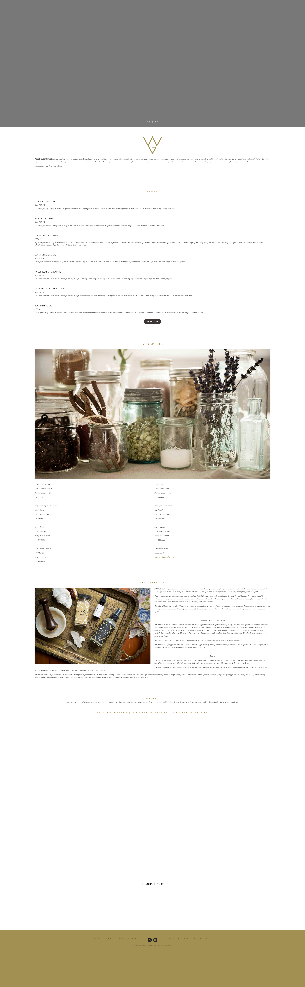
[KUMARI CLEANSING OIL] (110, 251)
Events (95, 3)
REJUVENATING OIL (43, 306)
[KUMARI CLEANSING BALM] (152, 232)
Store (31, 3)
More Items (152, 321)
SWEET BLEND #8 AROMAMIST (48, 272)
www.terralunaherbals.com (164, 557)
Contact (79, 3)
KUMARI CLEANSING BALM (46, 236)
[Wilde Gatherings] (150, 940)
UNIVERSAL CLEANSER (45, 219)
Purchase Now (152, 884)
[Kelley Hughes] (155, 940)
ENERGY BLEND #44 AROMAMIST (49, 289)
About (64, 3)
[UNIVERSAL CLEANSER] (100, 215)
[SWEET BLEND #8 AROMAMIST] (104, 268)
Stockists (47, 3)
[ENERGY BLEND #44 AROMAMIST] (114, 285)
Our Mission (13, 3)
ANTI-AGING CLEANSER (45, 202)
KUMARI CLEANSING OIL (45, 255)
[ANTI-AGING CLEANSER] (105, 198)
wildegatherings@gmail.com (142, 945)
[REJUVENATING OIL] (119, 302)
